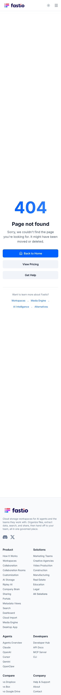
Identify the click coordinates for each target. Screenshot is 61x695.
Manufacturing (41, 574)
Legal (36, 589)
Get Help (30, 275)
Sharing (7, 593)
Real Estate (39, 579)
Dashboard (9, 612)
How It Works (10, 556)
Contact (37, 691)
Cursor (6, 656)
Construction (40, 570)
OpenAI (7, 652)
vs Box (6, 686)
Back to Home (33, 253)
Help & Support (41, 681)
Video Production (42, 565)
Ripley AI (8, 584)
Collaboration (10, 565)
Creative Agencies (43, 560)
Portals (6, 598)
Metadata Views (12, 603)
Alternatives (41, 306)
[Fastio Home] (15, 5)
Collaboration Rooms (14, 570)
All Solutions (40, 593)
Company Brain (11, 589)
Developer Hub (41, 642)
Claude (7, 647)
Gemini (6, 661)
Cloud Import (10, 617)
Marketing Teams (43, 556)
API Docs (38, 647)
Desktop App (10, 627)
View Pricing (31, 264)
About (36, 686)
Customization (10, 574)
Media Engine (38, 300)
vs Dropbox (9, 681)
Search (7, 608)
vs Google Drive (11, 691)
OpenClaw (8, 666)
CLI (35, 656)
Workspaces (18, 300)
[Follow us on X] (12, 537)
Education (38, 584)
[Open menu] (56, 5)
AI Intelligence (21, 306)
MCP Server (40, 652)
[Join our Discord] (5, 537)
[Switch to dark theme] (48, 5)
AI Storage (9, 579)
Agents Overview (12, 642)
